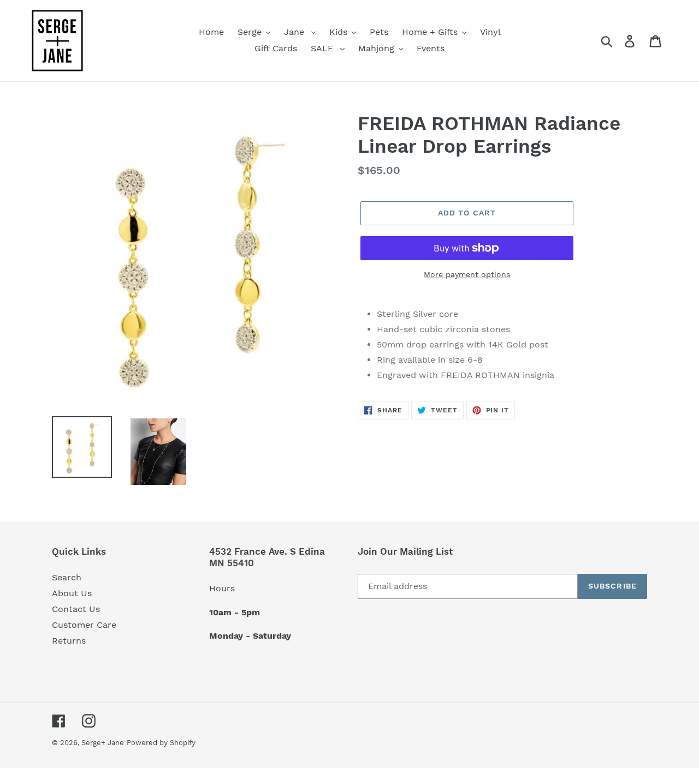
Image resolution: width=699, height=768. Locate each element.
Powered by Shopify (161, 743)
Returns (69, 640)
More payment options (467, 274)
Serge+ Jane (102, 743)
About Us (72, 593)
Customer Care (84, 625)
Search (66, 577)
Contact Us (76, 609)
